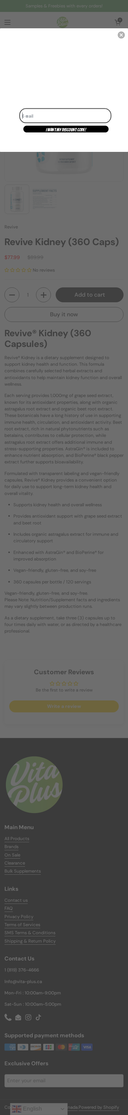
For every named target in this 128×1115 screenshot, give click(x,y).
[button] (121, 34)
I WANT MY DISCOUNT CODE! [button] (66, 129)
